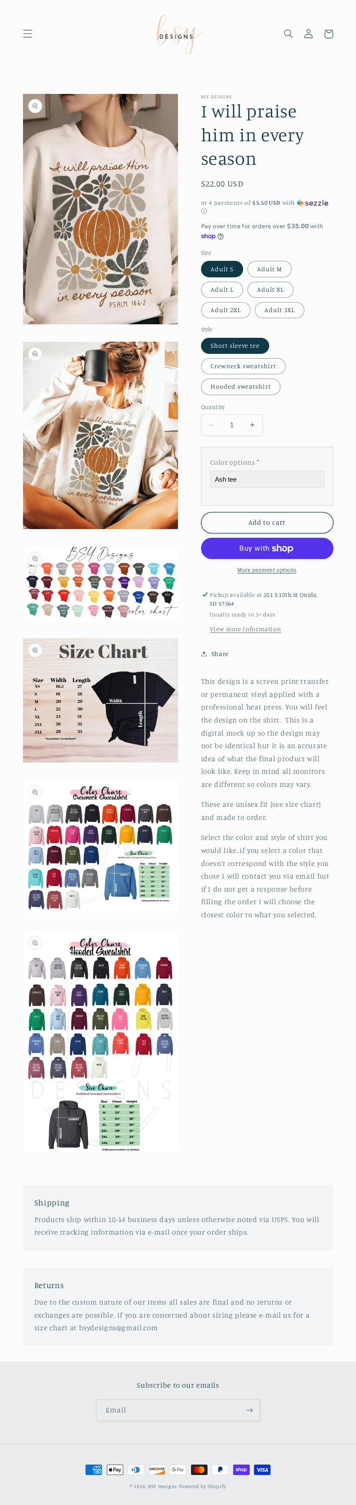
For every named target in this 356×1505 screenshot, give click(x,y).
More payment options (267, 569)
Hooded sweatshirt (241, 386)
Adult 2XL (226, 309)
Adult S (222, 269)
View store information (245, 629)
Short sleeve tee (235, 345)
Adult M (269, 269)
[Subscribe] (250, 1410)
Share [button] (220, 653)
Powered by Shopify (202, 1486)
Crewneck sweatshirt (244, 366)
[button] (27, 34)
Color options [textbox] (234, 462)
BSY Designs (162, 1486)
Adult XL (270, 289)
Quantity (213, 406)
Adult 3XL (279, 309)
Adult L (222, 289)
